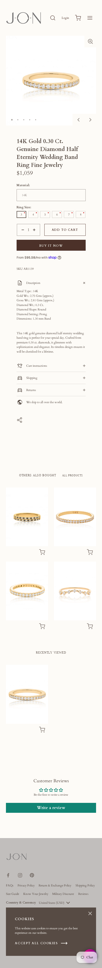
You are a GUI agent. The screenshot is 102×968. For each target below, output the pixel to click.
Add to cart (65, 230)
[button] (90, 41)
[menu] (90, 18)
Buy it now (51, 246)
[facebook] (8, 875)
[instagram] (20, 875)
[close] (53, 18)
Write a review (51, 808)
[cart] (78, 18)
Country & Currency (21, 903)
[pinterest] (32, 875)
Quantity (22, 238)
